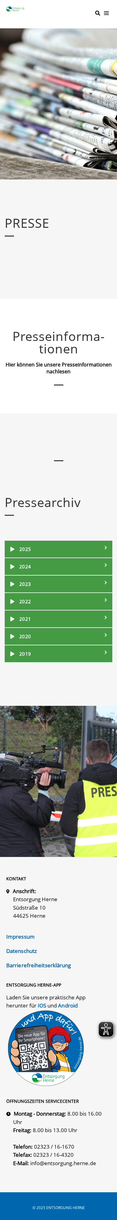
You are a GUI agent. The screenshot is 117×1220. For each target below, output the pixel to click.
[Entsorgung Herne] (16, 9)
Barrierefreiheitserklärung (38, 965)
